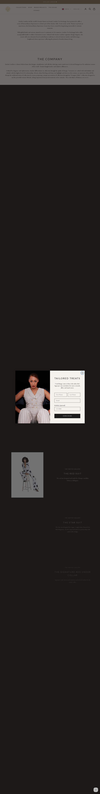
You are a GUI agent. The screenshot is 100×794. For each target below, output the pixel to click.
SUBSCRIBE (67, 416)
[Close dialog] (82, 373)
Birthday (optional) (59, 405)
